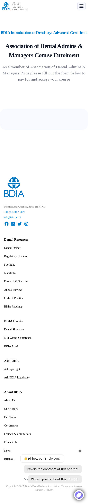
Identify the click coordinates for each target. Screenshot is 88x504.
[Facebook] (6, 223)
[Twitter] (19, 223)
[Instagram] (26, 223)
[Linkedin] (13, 223)
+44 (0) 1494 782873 (14, 212)
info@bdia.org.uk (12, 217)
